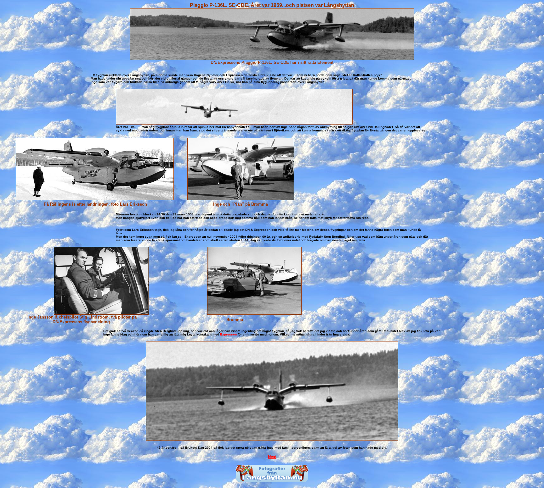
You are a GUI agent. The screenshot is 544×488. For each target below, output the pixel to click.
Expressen (228, 334)
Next (272, 456)
